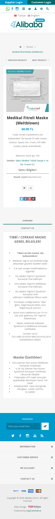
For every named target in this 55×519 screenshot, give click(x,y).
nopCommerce (33, 510)
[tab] (27, 220)
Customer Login (41, 2)
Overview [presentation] (27, 220)
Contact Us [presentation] (27, 228)
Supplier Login (14, 2)
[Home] (20, 46)
